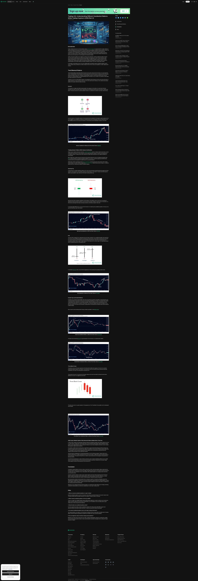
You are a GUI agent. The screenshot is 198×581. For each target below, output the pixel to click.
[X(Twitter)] (105, 562)
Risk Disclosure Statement (72, 552)
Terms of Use (70, 549)
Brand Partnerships (71, 542)
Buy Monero (70, 567)
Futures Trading (83, 541)
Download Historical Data (84, 564)
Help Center (95, 538)
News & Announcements (72, 541)
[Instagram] (110, 564)
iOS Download (95, 563)
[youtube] (110, 562)
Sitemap (94, 548)
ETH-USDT (98, 293)
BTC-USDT (101, 361)
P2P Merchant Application (109, 539)
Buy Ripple (70, 563)
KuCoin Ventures (71, 545)
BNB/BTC (99, 145)
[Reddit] (105, 564)
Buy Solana (70, 569)
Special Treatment (96, 545)
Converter (82, 546)
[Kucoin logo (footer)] (71, 530)
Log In (183, 1)
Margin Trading (83, 542)
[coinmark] (113, 564)
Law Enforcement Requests (72, 555)
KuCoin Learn (82, 545)
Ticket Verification (96, 542)
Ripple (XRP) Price (121, 539)
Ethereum (74, 269)
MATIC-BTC (100, 334)
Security (69, 548)
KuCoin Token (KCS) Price (122, 541)
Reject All (10, 574)
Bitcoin (79, 338)
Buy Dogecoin (70, 566)
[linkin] (108, 564)
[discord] (113, 562)
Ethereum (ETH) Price (121, 538)
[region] (10, 572)
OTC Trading (82, 548)
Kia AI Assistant (83, 549)
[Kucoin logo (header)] (3, 1)
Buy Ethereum (70, 564)
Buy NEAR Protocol (71, 574)
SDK (81, 563)
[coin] (105, 567)
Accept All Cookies (10, 571)
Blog (69, 539)
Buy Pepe (69, 573)
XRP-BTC (98, 231)
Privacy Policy (70, 551)
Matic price (96, 309)
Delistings (94, 546)
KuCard (81, 538)
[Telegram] (108, 562)
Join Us (69, 538)
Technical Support (96, 541)
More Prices (120, 542)
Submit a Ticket (95, 539)
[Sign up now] (99, 11)
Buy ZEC (69, 570)
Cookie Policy (10, 569)
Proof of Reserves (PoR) (72, 546)
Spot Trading (82, 539)
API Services (107, 538)
